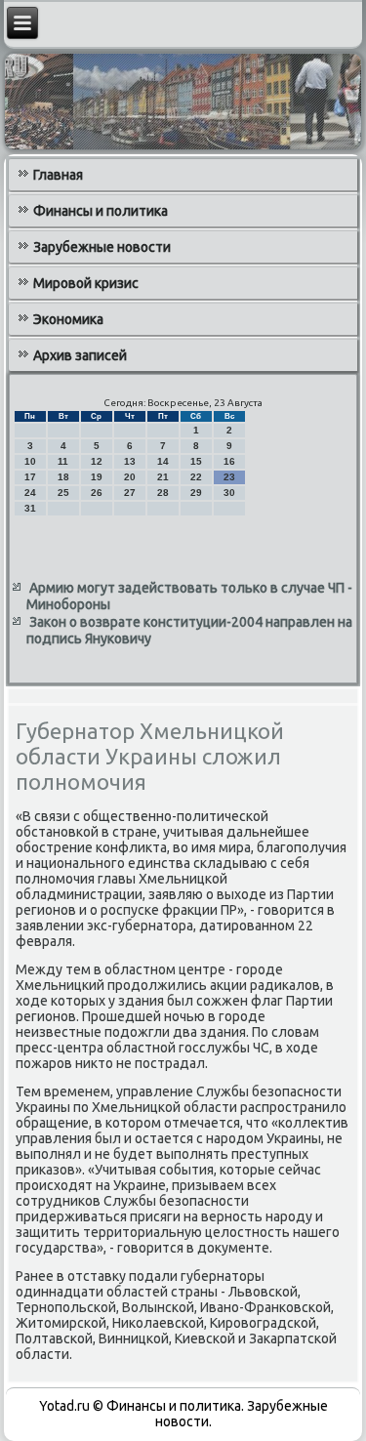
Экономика (68, 319)
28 (163, 492)
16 (229, 461)
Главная (58, 175)
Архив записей (80, 355)
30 (229, 492)
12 (96, 461)
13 (130, 461)
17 (30, 477)
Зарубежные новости (102, 247)
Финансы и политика (100, 211)
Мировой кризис (86, 283)
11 (63, 461)
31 (30, 508)
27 (130, 492)
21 (163, 477)
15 (196, 461)
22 (196, 477)
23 (229, 477)
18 (63, 477)
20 (130, 477)
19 (96, 477)
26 (96, 492)
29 (196, 492)
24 (30, 492)
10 (30, 461)
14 (163, 461)
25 (63, 492)
